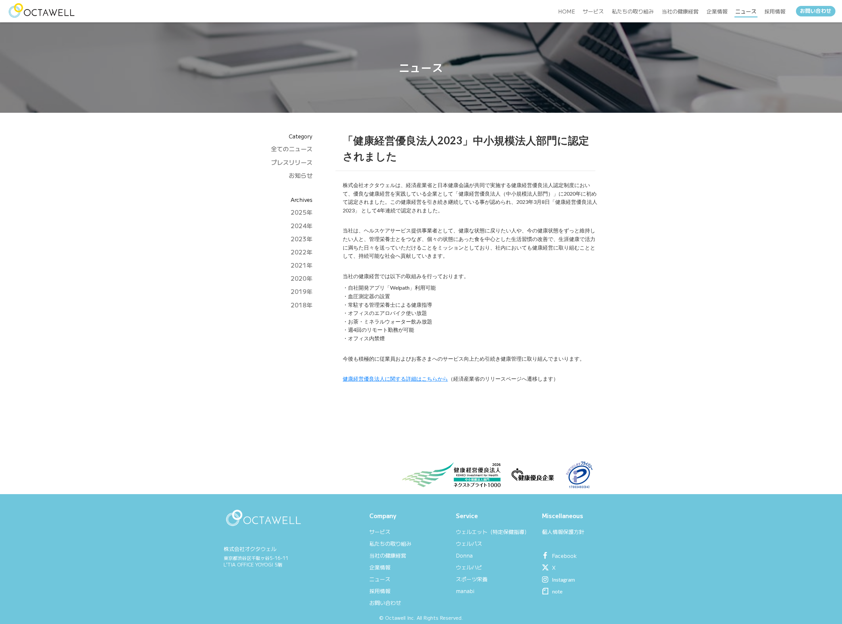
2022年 (301, 252)
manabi (465, 591)
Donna (464, 555)
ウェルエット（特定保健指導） (493, 532)
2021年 (301, 265)
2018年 (301, 305)
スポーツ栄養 (471, 579)
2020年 (301, 278)
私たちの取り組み (390, 543)
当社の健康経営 (387, 555)
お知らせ (300, 175)
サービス (379, 532)
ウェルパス (469, 543)
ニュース (379, 579)
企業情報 (379, 567)
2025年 (301, 212)
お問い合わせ (815, 10)
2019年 (301, 291)
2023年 (301, 239)
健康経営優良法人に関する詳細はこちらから (395, 378)
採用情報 (379, 591)
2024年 (301, 226)
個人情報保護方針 (563, 532)
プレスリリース (291, 162)
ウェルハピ (469, 567)
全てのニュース (291, 149)
